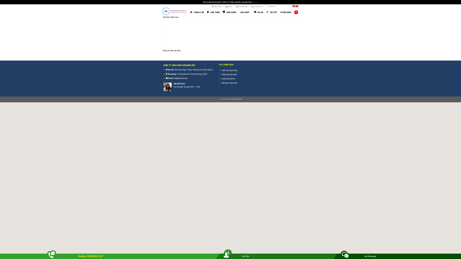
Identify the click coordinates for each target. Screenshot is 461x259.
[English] (293, 6)
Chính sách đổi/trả (228, 79)
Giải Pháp (244, 12)
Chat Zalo (245, 256)
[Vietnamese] (296, 6)
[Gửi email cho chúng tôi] (274, 6)
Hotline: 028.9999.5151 (90, 256)
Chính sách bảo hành (229, 74)
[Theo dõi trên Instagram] (269, 6)
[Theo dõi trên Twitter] (272, 6)
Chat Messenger (370, 256)
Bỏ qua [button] (255, 2)
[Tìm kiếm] (296, 12)
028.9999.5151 (179, 84)
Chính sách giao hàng (229, 70)
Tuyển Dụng (285, 12)
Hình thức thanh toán (229, 83)
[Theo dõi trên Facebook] (267, 6)
